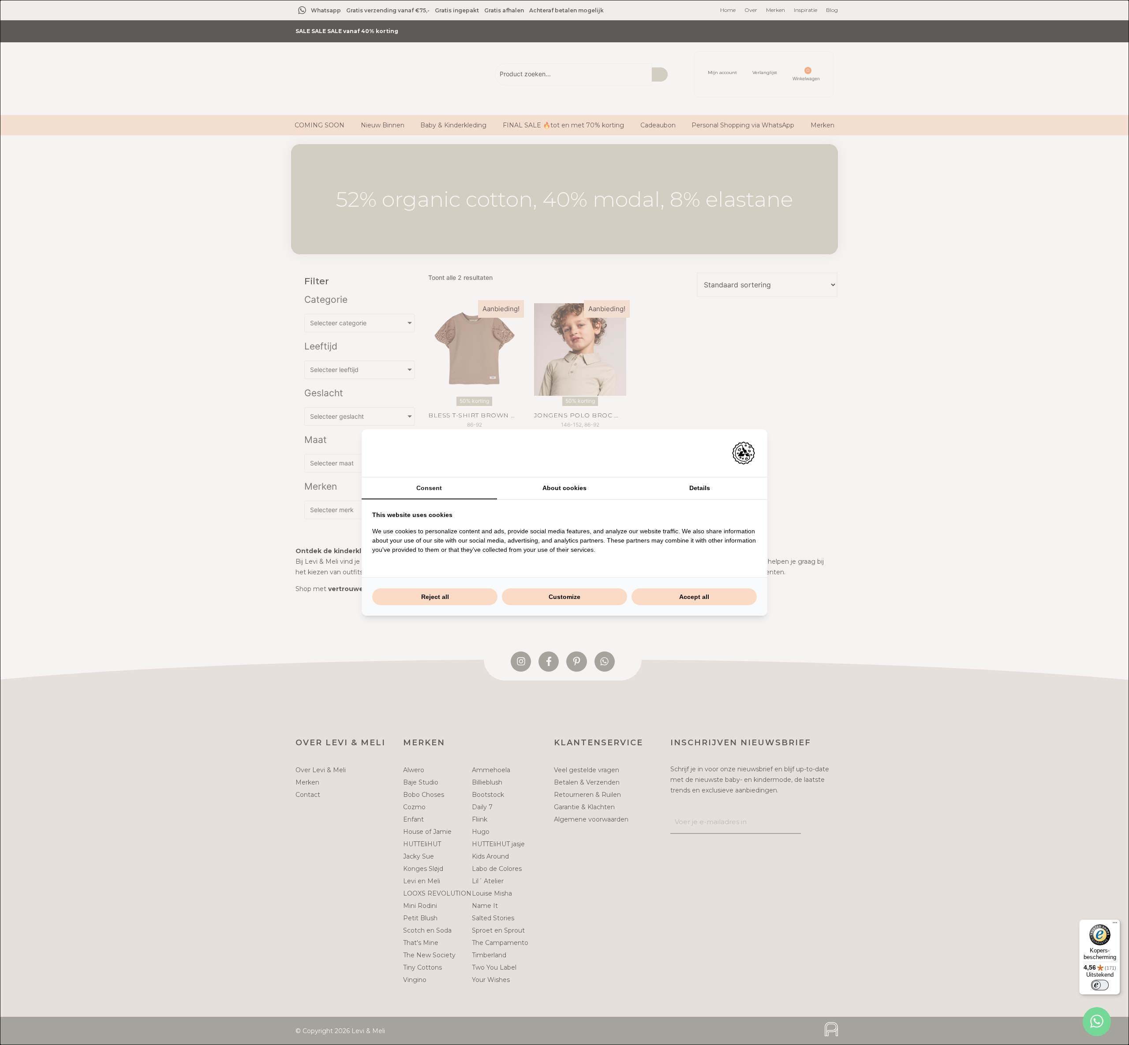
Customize (564, 596)
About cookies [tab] (564, 487)
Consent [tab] (429, 487)
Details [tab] (699, 487)
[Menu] (1115, 924)
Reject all (435, 596)
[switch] (1100, 985)
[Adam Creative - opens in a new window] (743, 453)
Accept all (694, 596)
